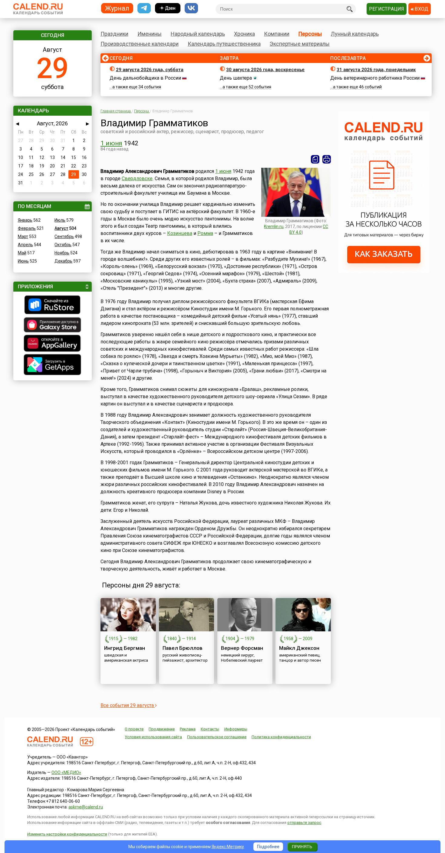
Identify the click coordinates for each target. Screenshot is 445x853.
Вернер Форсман (242, 648)
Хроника (244, 34)
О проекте (134, 729)
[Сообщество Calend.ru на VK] (191, 8)
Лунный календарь (355, 34)
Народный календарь (198, 34)
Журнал (117, 8)
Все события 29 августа (128, 705)
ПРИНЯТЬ (302, 846)
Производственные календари (140, 44)
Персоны (310, 34)
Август (61, 228)
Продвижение (162, 729)
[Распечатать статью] (326, 159)
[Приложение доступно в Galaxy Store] (52, 325)
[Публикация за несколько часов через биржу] (383, 271)
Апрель (25, 244)
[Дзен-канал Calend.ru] (167, 8)
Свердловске (137, 178)
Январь (25, 220)
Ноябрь (61, 252)
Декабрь (63, 261)
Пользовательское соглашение (216, 737)
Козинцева (179, 233)
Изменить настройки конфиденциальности (67, 834)
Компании (276, 34)
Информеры (235, 729)
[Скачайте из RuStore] (52, 305)
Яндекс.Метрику (228, 846)
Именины (149, 34)
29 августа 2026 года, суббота (149, 69)
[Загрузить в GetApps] (52, 365)
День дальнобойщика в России (145, 78)
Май (22, 252)
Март (23, 236)
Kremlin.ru (273, 226)
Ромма (205, 233)
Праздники (114, 34)
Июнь (23, 261)
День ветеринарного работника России (375, 78)
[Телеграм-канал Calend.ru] (144, 8)
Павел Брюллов (183, 648)
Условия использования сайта (153, 737)
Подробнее (268, 846)
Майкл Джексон (299, 648)
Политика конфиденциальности (281, 737)
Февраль (27, 228)
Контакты (210, 729)
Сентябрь (64, 236)
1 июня (111, 143)
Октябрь (62, 244)
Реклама (188, 729)
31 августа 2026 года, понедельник (376, 69)
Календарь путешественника (224, 44)
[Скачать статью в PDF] (315, 159)
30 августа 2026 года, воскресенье (265, 69)
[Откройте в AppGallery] (52, 344)
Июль (59, 220)
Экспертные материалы (300, 44)
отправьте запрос (304, 822)
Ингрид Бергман (124, 648)
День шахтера (236, 78)
